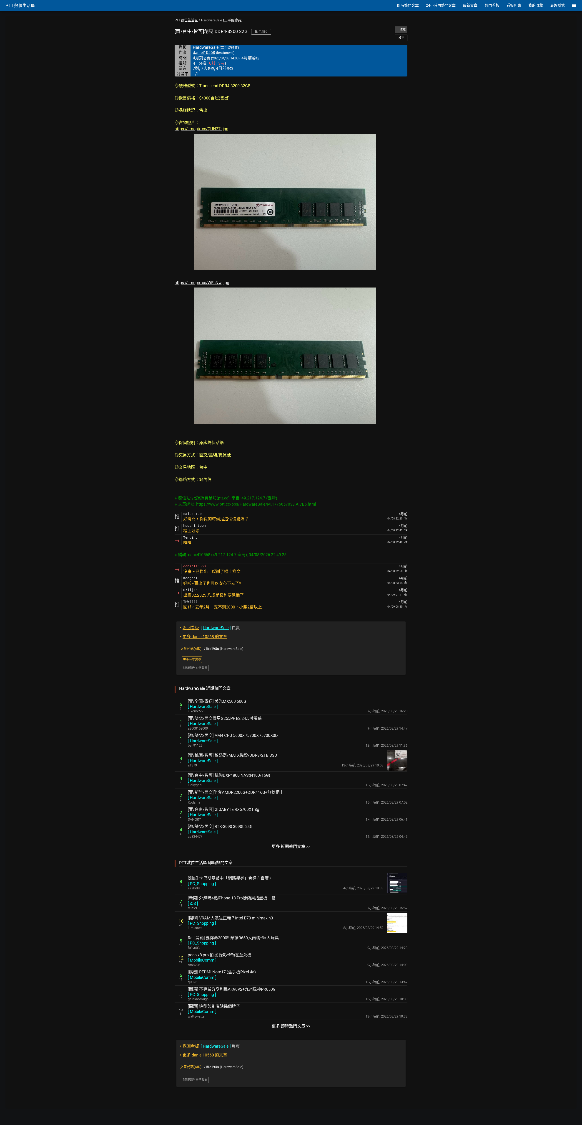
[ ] (203, 706)
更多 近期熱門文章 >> (291, 846)
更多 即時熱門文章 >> (291, 1026)
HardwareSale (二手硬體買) (221, 20)
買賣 (210, 627)
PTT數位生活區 (186, 20)
